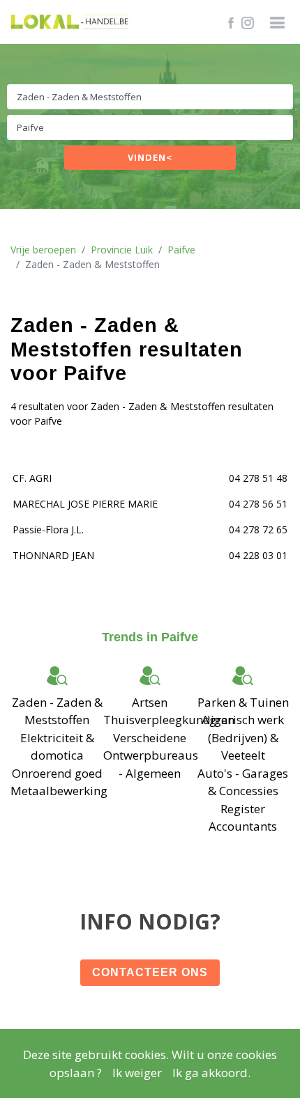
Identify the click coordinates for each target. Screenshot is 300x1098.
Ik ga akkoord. (211, 1073)
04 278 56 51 (258, 503)
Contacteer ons (150, 972)
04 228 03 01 (258, 555)
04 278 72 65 (258, 529)
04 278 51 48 (258, 478)
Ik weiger (137, 1073)
